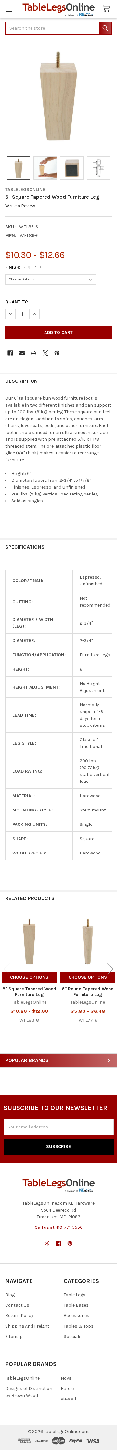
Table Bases (76, 1305)
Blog (10, 1295)
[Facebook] (10, 353)
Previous (6, 969)
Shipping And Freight (27, 1326)
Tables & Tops (79, 1326)
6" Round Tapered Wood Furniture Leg (88, 992)
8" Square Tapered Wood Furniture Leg (29, 992)
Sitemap (14, 1336)
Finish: (23, 267)
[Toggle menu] (9, 9)
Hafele (67, 1388)
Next (110, 969)
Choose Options (29, 977)
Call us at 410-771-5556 (59, 1227)
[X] (45, 353)
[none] (58, 96)
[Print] (34, 353)
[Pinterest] (57, 353)
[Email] (22, 353)
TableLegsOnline (22, 1378)
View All (68, 1399)
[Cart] (107, 9)
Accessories (76, 1315)
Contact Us (17, 1305)
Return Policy (19, 1315)
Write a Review (20, 206)
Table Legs (74, 1295)
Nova (66, 1378)
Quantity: (16, 302)
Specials (73, 1336)
